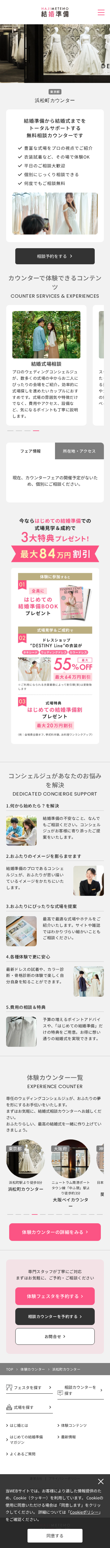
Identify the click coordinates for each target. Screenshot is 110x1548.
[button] (10, 430)
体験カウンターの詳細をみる (53, 1232)
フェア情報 (30, 451)
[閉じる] (101, 1481)
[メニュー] (101, 12)
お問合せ (53, 1336)
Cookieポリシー (84, 1512)
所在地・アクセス (79, 451)
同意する (55, 1536)
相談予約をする (52, 256)
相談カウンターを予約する (53, 1316)
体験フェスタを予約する (53, 1296)
